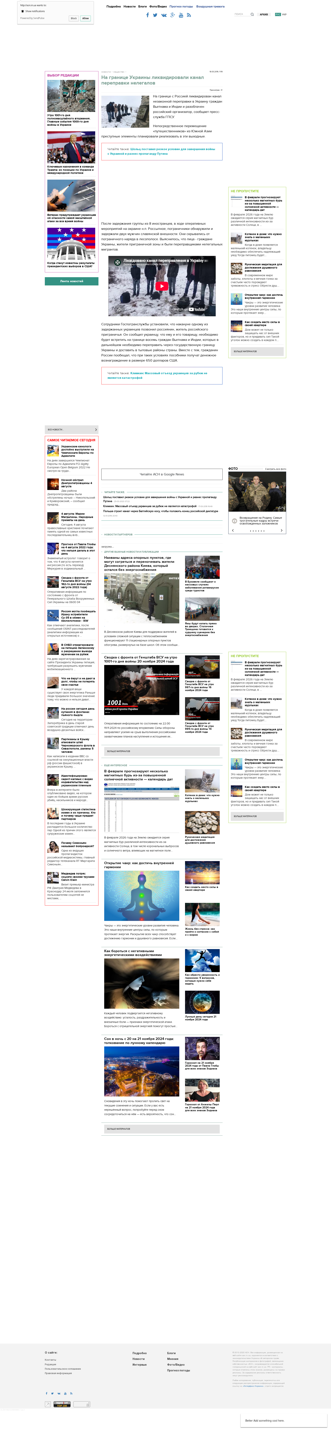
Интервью (140, 1365)
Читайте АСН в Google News (162, 474)
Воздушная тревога (210, 6)
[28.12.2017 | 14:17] (257, 492)
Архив (264, 15)
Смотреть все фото (275, 469)
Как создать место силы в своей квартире (262, 324)
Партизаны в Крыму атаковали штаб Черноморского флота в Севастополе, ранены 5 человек (78, 745)
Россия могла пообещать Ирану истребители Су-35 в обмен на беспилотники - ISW (78, 616)
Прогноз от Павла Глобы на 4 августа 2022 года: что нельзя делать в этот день (78, 549)
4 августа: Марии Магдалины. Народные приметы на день (77, 517)
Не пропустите (245, 191)
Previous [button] (233, 530)
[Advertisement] (165, 43)
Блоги (142, 6)
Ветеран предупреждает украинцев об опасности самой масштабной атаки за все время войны (71, 218)
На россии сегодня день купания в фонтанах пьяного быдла (77, 712)
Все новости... (56, 429)
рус (278, 14)
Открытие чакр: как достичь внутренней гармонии (264, 296)
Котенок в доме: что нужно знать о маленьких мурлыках (263, 237)
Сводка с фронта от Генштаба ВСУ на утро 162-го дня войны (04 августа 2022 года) (76, 582)
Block (74, 18)
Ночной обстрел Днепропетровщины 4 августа (76, 483)
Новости (130, 6)
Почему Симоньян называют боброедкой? (77, 844)
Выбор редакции (63, 75)
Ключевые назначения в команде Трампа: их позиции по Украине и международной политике (70, 169)
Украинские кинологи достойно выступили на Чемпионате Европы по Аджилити (77, 451)
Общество (118, 72)
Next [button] (281, 530)
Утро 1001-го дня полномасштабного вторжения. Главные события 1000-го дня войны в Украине (68, 120)
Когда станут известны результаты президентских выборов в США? (71, 264)
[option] (257, 503)
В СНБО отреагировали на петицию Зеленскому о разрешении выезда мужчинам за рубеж (77, 649)
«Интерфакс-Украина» (253, 1386)
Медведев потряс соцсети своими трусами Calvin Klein (77, 876)
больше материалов (118, 751)
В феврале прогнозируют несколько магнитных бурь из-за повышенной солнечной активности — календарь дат (263, 203)
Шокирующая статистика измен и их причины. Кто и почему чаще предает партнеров (78, 814)
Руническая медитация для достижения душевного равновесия (263, 267)
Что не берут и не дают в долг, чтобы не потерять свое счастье (78, 681)
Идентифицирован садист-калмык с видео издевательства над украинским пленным (77, 780)
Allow (85, 18)
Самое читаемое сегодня (71, 440)
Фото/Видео (158, 6)
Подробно (114, 6)
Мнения (172, 1359)
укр (284, 14)
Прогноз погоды (181, 6)
